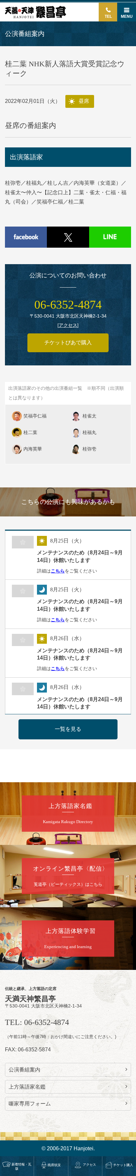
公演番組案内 (24, 1069)
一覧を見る (68, 729)
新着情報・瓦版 (21, 1166)
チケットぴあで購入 (68, 342)
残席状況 (54, 1165)
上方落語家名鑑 (27, 1087)
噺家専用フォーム (30, 1103)
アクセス (89, 1164)
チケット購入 (123, 1165)
